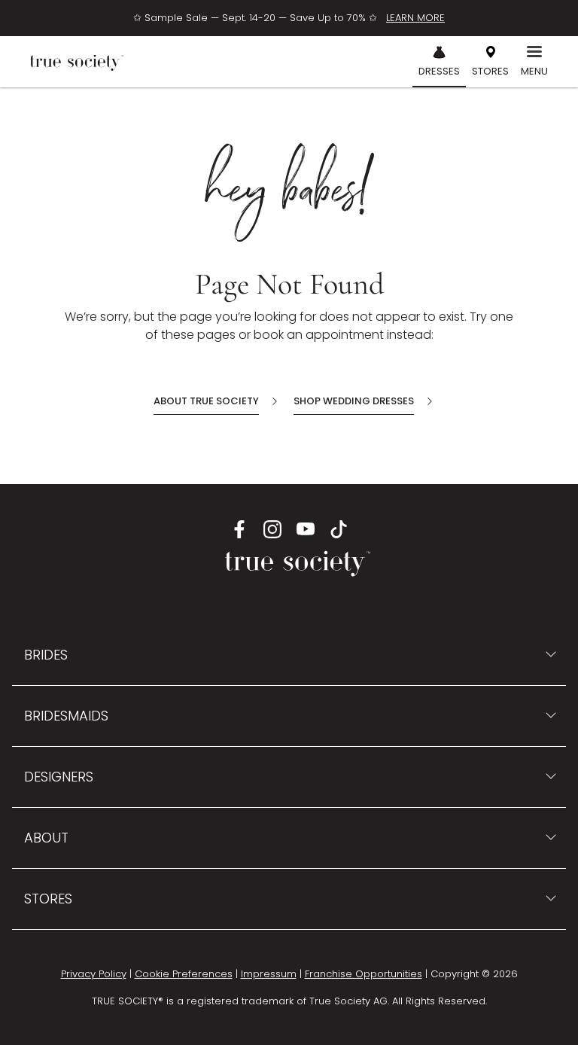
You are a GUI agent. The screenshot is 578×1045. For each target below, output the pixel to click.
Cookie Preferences (184, 974)
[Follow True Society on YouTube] (306, 528)
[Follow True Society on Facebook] (239, 528)
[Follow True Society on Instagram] (272, 528)
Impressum (269, 974)
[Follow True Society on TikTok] (339, 528)
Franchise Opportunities (363, 974)
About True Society (206, 401)
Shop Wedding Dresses (354, 401)
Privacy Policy (93, 974)
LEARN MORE (415, 18)
